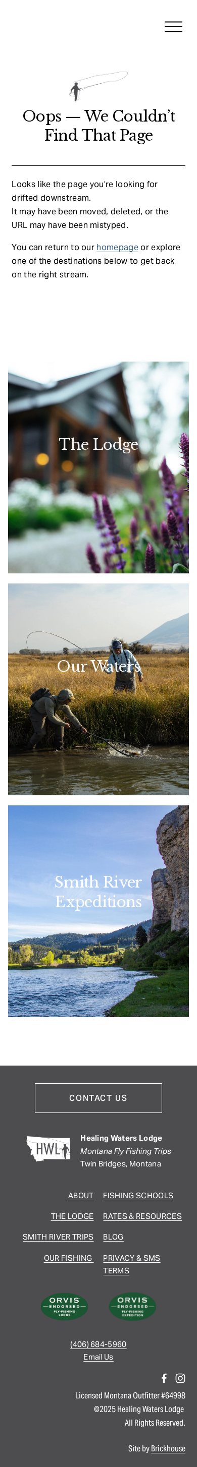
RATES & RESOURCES (142, 1216)
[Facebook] (164, 1378)
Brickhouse (168, 1448)
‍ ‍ (92, 1258)
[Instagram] (180, 1378)
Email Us (98, 1357)
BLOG (113, 1237)
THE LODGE (72, 1216)
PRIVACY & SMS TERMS (131, 1264)
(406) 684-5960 (98, 1344)
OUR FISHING (68, 1258)
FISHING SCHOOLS (138, 1195)
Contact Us (98, 1098)
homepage (117, 247)
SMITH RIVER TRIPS (58, 1237)
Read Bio (98, 474)
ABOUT (81, 1195)
